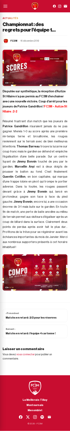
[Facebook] (54, 6)
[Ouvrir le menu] (5, 6)
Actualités (10, 18)
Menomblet (35, 410)
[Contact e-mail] (65, 6)
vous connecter (25, 354)
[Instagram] (59, 6)
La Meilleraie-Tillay (35, 400)
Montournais (35, 405)
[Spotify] (42, 417)
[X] (28, 417)
